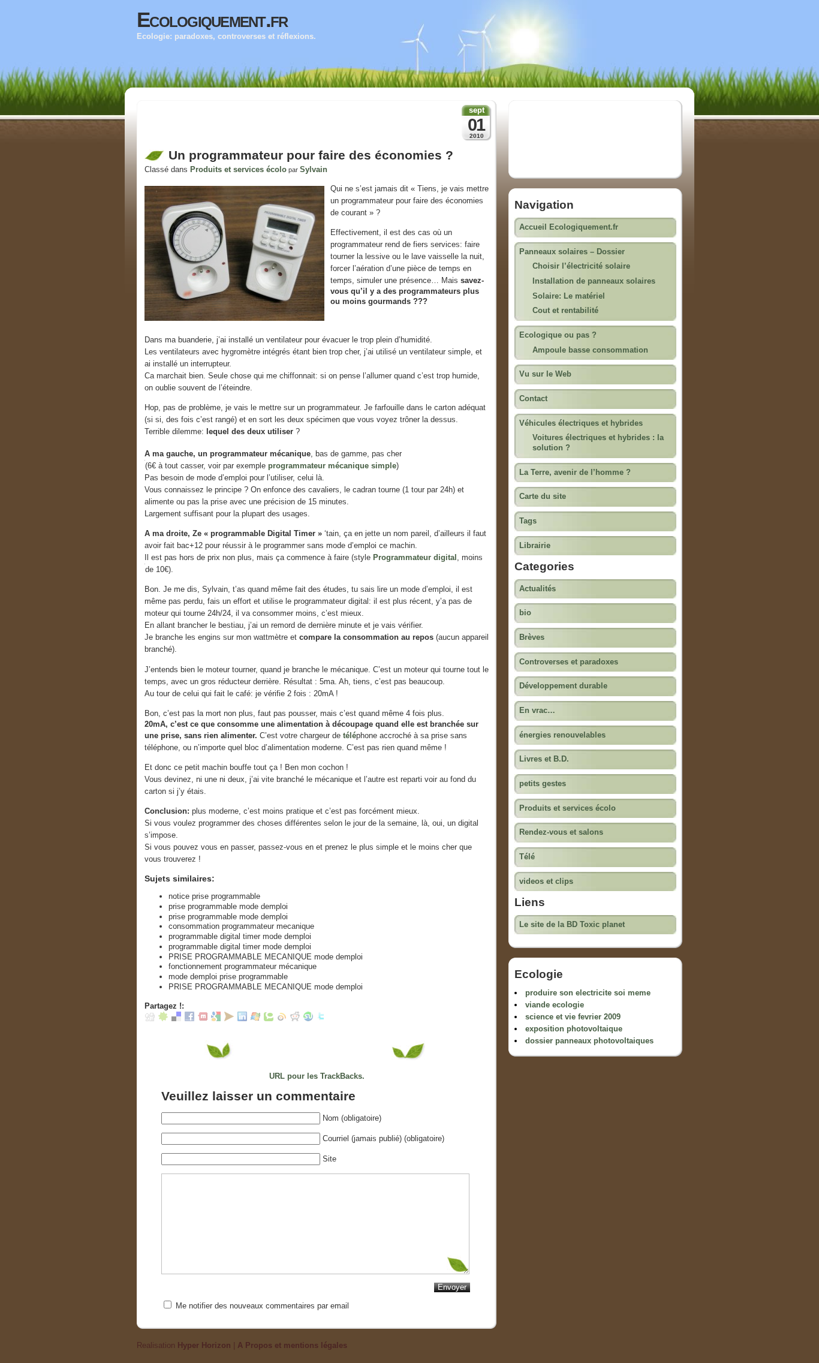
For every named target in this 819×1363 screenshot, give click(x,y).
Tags (528, 520)
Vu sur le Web (545, 373)
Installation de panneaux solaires (593, 280)
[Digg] (150, 1018)
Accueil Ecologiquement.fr (568, 226)
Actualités (537, 588)
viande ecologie (554, 1004)
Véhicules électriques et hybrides (581, 423)
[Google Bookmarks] (216, 1018)
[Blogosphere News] (229, 1018)
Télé (527, 856)
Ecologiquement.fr (212, 19)
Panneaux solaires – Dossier (572, 251)
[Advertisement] (284, 128)
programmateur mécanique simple (332, 465)
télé (349, 735)
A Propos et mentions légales (292, 1345)
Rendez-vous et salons (561, 832)
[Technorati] (268, 1018)
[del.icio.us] (176, 1018)
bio (525, 612)
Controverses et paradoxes (568, 661)
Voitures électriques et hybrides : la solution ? (598, 442)
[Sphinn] (163, 1018)
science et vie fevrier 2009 (573, 1016)
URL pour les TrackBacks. (317, 1076)
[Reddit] (295, 1018)
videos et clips (546, 881)
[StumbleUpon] (308, 1018)
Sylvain (313, 169)
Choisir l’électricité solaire (581, 265)
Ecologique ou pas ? (558, 334)
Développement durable (563, 685)
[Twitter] (321, 1018)
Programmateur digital (415, 557)
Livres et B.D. (544, 758)
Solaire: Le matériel (568, 295)
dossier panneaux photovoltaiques (589, 1040)
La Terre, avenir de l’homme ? (575, 472)
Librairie (534, 545)
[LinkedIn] (242, 1018)
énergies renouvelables (562, 734)
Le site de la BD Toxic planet (572, 924)
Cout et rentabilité (565, 310)
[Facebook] (189, 1018)
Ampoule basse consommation (590, 349)
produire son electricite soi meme (588, 992)
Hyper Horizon (204, 1345)
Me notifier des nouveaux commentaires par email (262, 1305)
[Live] (255, 1018)
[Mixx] (202, 1018)
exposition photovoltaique (573, 1028)
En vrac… (537, 710)
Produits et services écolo (238, 169)
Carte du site (542, 496)
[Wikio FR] (282, 1018)
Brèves (531, 637)
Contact (533, 398)
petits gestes (542, 783)
